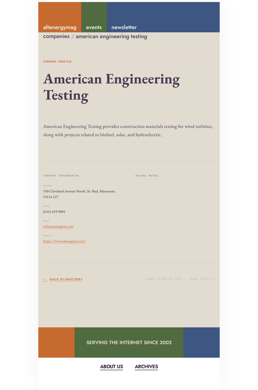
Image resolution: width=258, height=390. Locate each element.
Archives (146, 366)
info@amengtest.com (58, 226)
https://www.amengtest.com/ (64, 241)
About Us (111, 366)
